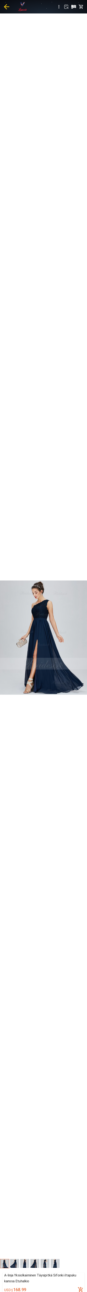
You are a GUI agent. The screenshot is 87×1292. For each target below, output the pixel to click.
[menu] (59, 7)
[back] (6, 6)
